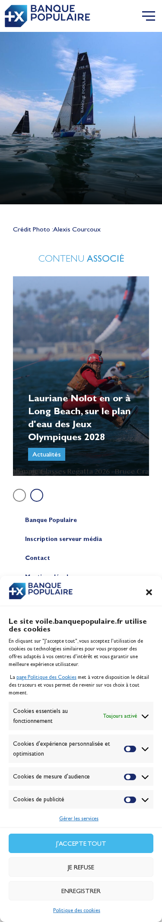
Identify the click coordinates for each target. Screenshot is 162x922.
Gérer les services (78, 819)
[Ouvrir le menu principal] (149, 16)
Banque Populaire (51, 520)
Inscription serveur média (63, 539)
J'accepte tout (81, 843)
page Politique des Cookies (46, 677)
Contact (37, 558)
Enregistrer (81, 891)
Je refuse (81, 867)
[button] (149, 592)
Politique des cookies (76, 910)
